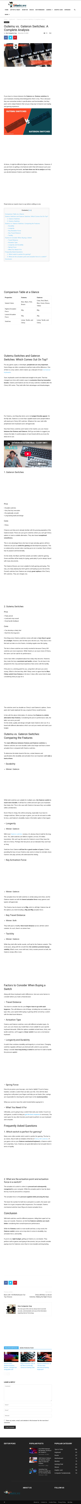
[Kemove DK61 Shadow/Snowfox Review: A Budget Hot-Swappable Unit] (11, 1357)
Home (6, 9)
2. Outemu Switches (13, 221)
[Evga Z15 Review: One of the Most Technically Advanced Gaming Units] (28, 1357)
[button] (74, 10)
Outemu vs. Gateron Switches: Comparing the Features (22, 223)
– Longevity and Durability (15, 245)
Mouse (32, 9)
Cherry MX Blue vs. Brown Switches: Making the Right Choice (41, 1296)
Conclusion (8, 259)
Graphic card (58, 9)
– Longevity (10, 228)
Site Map (70, 1502)
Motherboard (39, 9)
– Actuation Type (12, 242)
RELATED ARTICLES (11, 1348)
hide (30, 210)
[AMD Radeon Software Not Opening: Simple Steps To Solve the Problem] (33, 1460)
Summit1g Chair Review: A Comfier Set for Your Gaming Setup (45, 1471)
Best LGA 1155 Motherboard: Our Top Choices (14, 1296)
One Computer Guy (11, 33)
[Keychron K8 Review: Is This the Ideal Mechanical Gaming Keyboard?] (44, 1357)
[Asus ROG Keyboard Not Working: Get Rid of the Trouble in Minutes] (33, 1450)
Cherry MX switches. (41, 1139)
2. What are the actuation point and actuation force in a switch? (27, 256)
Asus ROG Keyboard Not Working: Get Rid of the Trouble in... (45, 1450)
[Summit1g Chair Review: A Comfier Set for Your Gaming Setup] (33, 1471)
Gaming (48, 9)
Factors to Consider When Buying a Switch (18, 237)
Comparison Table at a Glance (14, 214)
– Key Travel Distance (14, 233)
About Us (36, 1502)
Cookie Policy (52, 1502)
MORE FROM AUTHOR (27, 1348)
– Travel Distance (12, 240)
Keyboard (67, 9)
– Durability (10, 226)
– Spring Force (11, 247)
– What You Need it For (14, 249)
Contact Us (44, 1502)
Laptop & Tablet (15, 9)
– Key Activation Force (14, 230)
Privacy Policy (62, 1502)
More (6, 14)
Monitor (25, 9)
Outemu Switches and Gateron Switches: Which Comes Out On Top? (26, 216)
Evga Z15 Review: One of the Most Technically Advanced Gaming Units (28, 1365)
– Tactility (10, 235)
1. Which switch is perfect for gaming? (19, 254)
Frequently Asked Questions (14, 252)
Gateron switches (16, 834)
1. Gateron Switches (13, 219)
